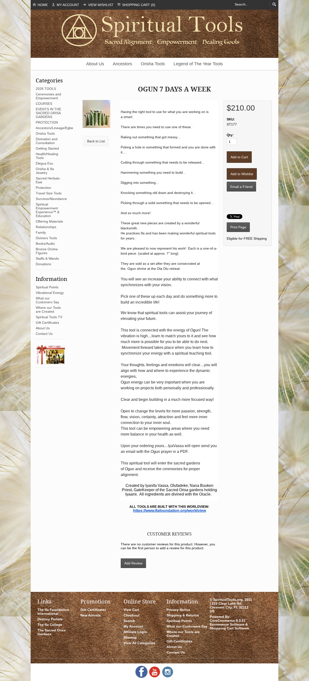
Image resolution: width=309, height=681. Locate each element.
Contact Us (44, 334)
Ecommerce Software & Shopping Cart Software (229, 626)
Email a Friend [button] (241, 187)
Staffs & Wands (47, 258)
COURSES (44, 104)
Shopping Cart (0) (138, 5)
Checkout (132, 615)
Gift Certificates (47, 322)
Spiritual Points (47, 287)
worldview (197, 511)
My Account (67, 5)
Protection (43, 188)
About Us (95, 63)
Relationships (46, 227)
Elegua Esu (44, 163)
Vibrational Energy (50, 293)
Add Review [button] (133, 563)
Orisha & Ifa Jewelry (45, 171)
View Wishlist (100, 5)
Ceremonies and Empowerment (48, 96)
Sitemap (130, 637)
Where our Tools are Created (48, 309)
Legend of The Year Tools (198, 63)
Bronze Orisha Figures (47, 251)
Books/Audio (45, 243)
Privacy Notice (178, 610)
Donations (43, 264)
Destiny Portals (50, 619)
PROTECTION (47, 122)
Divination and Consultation (46, 141)
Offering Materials (49, 221)
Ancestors (122, 63)
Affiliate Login (135, 632)
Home (42, 5)
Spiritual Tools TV (49, 317)
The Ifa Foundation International (53, 611)
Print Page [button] (238, 227)
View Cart (131, 610)
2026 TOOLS (46, 89)
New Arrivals (90, 615)
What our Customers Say (47, 300)
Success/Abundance (51, 199)
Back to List (96, 141)
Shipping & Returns (183, 615)
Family (41, 232)
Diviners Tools (46, 238)
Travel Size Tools (49, 193)
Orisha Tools (153, 63)
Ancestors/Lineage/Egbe (54, 128)
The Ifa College (49, 625)
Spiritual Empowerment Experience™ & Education (47, 210)
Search (129, 621)
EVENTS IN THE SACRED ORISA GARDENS (48, 113)
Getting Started (47, 148)
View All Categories (139, 643)
